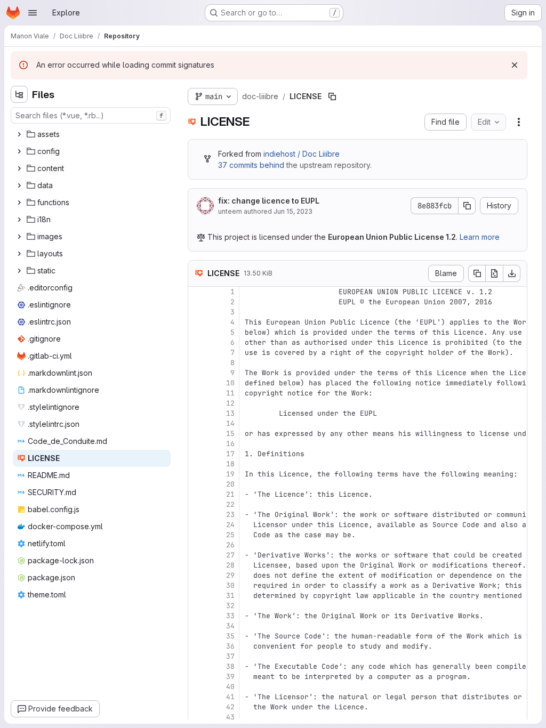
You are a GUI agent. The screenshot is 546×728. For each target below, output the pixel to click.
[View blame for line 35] (197, 636)
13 (230, 413)
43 (230, 717)
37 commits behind (251, 164)
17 (230, 453)
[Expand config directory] (19, 151)
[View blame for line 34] (197, 626)
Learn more (480, 236)
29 (230, 575)
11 (230, 393)
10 (230, 382)
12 (230, 403)
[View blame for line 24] (197, 525)
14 (230, 423)
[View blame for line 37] (197, 656)
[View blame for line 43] (197, 717)
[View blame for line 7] (197, 352)
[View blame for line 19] (197, 474)
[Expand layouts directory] (19, 253)
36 (230, 646)
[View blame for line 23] (197, 514)
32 (230, 605)
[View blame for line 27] (197, 555)
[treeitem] (92, 134)
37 (230, 656)
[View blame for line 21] (197, 494)
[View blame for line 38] (197, 666)
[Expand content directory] (19, 168)
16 (230, 443)
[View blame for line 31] (197, 596)
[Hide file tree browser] (19, 94)
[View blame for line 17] (197, 454)
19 (230, 474)
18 (230, 463)
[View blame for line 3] (197, 312)
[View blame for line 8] (197, 363)
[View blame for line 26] (197, 545)
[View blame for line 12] (197, 403)
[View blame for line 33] (197, 616)
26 (230, 544)
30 (230, 585)
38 (230, 666)
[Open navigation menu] (32, 12)
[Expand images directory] (19, 236)
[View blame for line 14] (197, 423)
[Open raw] (494, 273)
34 (230, 625)
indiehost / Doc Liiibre (301, 153)
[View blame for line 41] (197, 697)
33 (230, 615)
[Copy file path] (332, 96)
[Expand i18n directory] (19, 219)
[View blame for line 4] (197, 322)
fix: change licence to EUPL (268, 200)
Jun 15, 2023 (293, 211)
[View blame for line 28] (197, 565)
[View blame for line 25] (197, 535)
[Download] (511, 273)
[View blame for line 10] (197, 383)
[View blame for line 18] (197, 464)
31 (230, 595)
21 (230, 494)
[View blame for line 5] (197, 332)
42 (230, 706)
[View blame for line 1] (197, 292)
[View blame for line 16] (197, 444)
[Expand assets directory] (19, 134)
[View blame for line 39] (197, 677)
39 (230, 676)
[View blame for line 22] (197, 504)
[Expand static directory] (19, 270)
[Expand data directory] (19, 185)
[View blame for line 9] (197, 373)
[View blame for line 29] (197, 575)
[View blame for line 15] (197, 433)
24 (230, 524)
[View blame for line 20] (197, 484)
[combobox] (91, 115)
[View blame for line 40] (197, 687)
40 (230, 686)
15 (230, 433)
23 (230, 514)
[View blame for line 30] (197, 585)
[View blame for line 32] (197, 606)
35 (230, 636)
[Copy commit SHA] (467, 205)
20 (230, 484)
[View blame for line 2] (197, 302)
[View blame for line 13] (197, 413)
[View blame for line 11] (197, 393)
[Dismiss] (514, 65)
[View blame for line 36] (197, 646)
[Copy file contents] (476, 273)
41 (230, 696)
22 (230, 504)
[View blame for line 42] (197, 707)
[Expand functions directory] (19, 202)
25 (230, 534)
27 (230, 555)
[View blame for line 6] (197, 342)
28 (230, 565)
